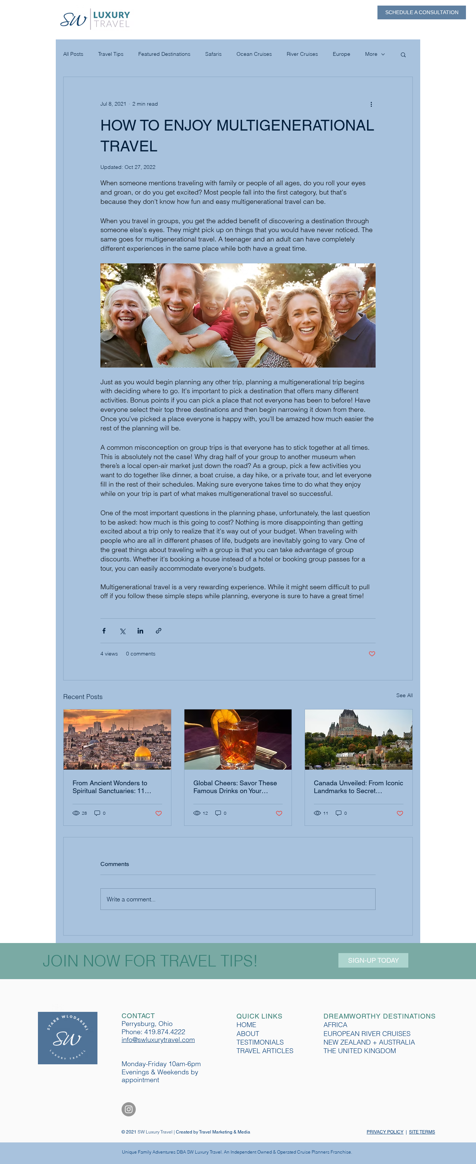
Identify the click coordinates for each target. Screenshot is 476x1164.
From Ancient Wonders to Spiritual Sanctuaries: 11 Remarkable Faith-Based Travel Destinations (110, 787)
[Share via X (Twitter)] (122, 630)
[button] (403, 54)
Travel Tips (110, 54)
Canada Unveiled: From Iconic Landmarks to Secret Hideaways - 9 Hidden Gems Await (358, 787)
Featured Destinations (164, 54)
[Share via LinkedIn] (140, 630)
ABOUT (248, 1033)
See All (404, 695)
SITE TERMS (422, 1132)
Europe (341, 54)
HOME (246, 1024)
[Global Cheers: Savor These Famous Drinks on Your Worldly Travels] (238, 739)
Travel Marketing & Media (224, 1132)
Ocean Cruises (254, 54)
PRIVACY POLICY (385, 1132)
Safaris (213, 54)
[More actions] (371, 103)
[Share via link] (158, 630)
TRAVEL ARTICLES (265, 1050)
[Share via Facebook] (103, 630)
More (371, 54)
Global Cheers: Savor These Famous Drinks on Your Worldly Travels (235, 787)
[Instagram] (129, 1109)
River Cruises (302, 54)
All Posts (73, 54)
